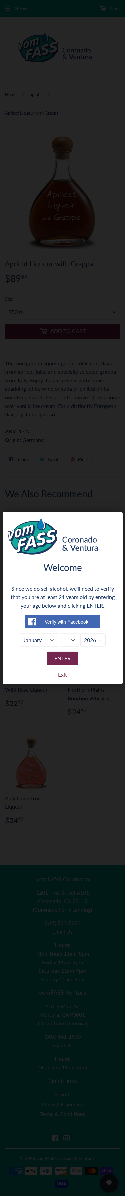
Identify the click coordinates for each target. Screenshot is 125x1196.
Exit (62, 674)
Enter (62, 658)
